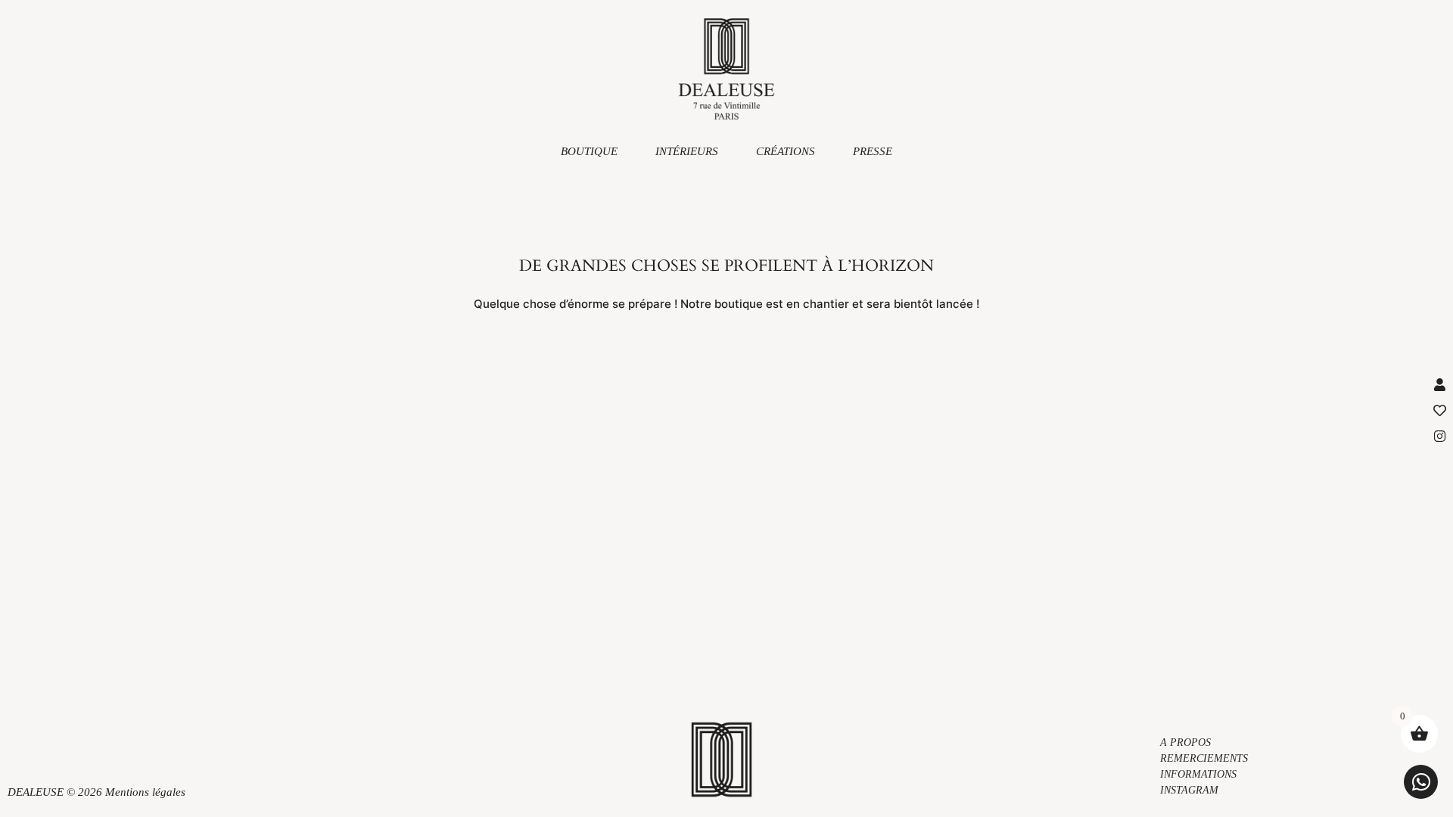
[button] (1421, 782)
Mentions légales (145, 792)
